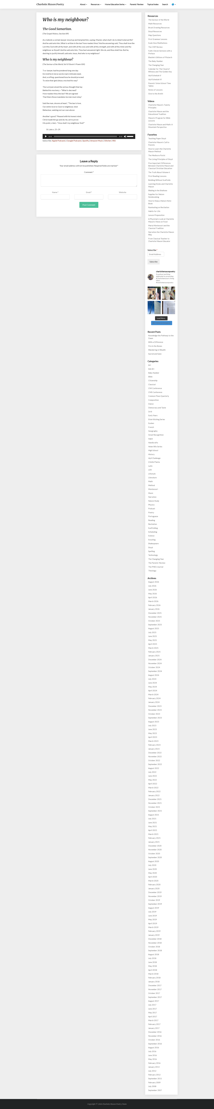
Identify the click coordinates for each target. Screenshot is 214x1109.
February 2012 (154, 1075)
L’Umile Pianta (154, 462)
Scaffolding (153, 528)
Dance (151, 404)
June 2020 (152, 869)
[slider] (130, 136)
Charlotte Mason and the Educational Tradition (158, 112)
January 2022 (154, 795)
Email (89, 192)
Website (122, 192)
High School (153, 450)
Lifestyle (152, 474)
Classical (152, 384)
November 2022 (155, 756)
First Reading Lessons (157, 176)
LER (150, 470)
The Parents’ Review (156, 563)
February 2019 (154, 931)
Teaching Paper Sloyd (157, 138)
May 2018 (152, 966)
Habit (150, 439)
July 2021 (152, 818)
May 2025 (152, 640)
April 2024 (152, 690)
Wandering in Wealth (157, 350)
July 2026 (152, 586)
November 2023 (155, 710)
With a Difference (155, 342)
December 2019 (154, 892)
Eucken (151, 423)
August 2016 (153, 1047)
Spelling (151, 551)
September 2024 (155, 671)
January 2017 (154, 1028)
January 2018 (154, 981)
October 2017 (154, 993)
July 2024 (152, 679)
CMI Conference (155, 388)
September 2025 (155, 624)
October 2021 (154, 807)
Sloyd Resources (155, 31)
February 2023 (154, 745)
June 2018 (152, 962)
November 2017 (155, 989)
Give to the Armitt (155, 93)
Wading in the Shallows (157, 190)
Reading (151, 520)
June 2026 (152, 590)
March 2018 (153, 974)
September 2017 (155, 997)
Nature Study (153, 501)
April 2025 (152, 644)
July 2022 (152, 772)
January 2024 (154, 702)
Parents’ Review (136, 4)
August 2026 (153, 582)
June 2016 (152, 1055)
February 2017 (154, 1024)
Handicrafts (153, 442)
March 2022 (153, 787)
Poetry (151, 512)
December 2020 (154, 846)
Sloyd (150, 547)
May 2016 (152, 1059)
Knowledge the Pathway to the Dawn (161, 336)
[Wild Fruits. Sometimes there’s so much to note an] (168, 293)
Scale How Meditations (157, 43)
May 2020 (152, 873)
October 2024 (154, 667)
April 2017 (152, 1016)
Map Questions (154, 35)
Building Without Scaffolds (159, 180)
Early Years (153, 415)
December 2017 (154, 985)
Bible (150, 377)
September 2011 (155, 1078)
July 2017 (152, 1005)
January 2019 (154, 935)
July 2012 (152, 1071)
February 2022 (154, 791)
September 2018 (155, 950)
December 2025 (154, 613)
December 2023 (154, 706)
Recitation (152, 524)
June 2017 (152, 1009)
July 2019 (152, 912)
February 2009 (154, 1082)
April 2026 (152, 597)
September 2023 (155, 718)
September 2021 (155, 811)
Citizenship (152, 380)
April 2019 (152, 923)
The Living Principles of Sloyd (160, 159)
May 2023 (152, 733)
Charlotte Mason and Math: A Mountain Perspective (160, 125)
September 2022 (155, 764)
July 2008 (152, 1086)
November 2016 (155, 1036)
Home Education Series (115, 4)
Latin (150, 466)
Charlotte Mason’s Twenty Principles (159, 106)
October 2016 (154, 1040)
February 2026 (154, 605)
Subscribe (152, 250)
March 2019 (153, 927)
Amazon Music (96, 140)
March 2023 (153, 741)
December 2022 (154, 753)
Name (55, 192)
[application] (89, 136)
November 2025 (155, 617)
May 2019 (152, 919)
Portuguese (153, 516)
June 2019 (152, 916)
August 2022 (153, 768)
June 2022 (152, 776)
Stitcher (107, 140)
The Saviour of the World (158, 20)
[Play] (46, 136)
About (83, 4)
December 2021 (154, 799)
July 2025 (152, 632)
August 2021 (153, 815)
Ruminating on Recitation (158, 207)
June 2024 (152, 683)
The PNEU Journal (155, 567)
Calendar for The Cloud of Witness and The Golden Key (160, 70)
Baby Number (153, 373)
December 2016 (154, 1032)
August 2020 (153, 861)
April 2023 (152, 737)
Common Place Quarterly (158, 396)
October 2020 (154, 853)
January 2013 (154, 1067)
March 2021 (153, 834)
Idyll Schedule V (154, 75)
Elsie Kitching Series (156, 419)
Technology (153, 555)
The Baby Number (155, 61)
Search (165, 4)
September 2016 (155, 1044)
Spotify (86, 140)
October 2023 (154, 714)
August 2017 (153, 1001)
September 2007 (155, 1090)
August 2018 (153, 954)
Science (151, 536)
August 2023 (153, 722)
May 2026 (152, 593)
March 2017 (153, 1020)
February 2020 (154, 884)
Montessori (153, 489)
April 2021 (152, 830)
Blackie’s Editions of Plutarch (160, 57)
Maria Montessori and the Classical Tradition (159, 226)
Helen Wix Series (155, 446)
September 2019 (155, 904)
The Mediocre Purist (156, 155)
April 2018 (152, 970)
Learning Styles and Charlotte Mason (160, 185)
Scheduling (152, 532)
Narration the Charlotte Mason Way (161, 233)
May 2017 (152, 1012)
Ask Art (151, 369)
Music (150, 493)
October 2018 (154, 947)
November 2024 (155, 663)
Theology (152, 571)
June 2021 (152, 822)
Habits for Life (154, 211)
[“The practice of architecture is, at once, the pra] (154, 307)
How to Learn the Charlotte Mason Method (159, 150)
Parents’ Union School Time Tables (159, 84)
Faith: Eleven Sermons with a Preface (160, 52)
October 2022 (154, 760)
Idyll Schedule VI (155, 79)
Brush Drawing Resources (159, 27)
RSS (114, 140)
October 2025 (154, 621)
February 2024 (154, 698)
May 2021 (152, 826)
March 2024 (153, 694)
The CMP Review (155, 47)
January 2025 (154, 655)
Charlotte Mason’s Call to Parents (158, 143)
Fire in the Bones (155, 346)
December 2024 (154, 659)
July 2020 (152, 865)
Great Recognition (156, 435)
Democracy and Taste (157, 408)
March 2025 (153, 648)
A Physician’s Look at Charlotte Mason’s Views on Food (161, 220)
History (151, 454)
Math (150, 481)
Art (149, 365)
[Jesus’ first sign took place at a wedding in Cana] (154, 293)
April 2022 (152, 784)
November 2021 (155, 803)
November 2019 (155, 896)
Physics (151, 505)
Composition (153, 400)
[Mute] (125, 136)
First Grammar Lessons (157, 39)
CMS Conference (155, 392)
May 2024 (152, 687)
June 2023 (152, 729)
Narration (152, 497)
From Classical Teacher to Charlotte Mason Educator (159, 239)
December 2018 (154, 939)
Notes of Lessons (155, 90)
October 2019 (154, 900)
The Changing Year (156, 65)
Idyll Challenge (154, 458)
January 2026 (154, 609)
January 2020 (154, 888)
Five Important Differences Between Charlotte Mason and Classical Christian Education (160, 166)
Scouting (152, 540)
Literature (152, 477)
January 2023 (154, 749)
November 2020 (155, 849)
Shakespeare (153, 543)
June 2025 (152, 636)
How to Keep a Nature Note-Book (160, 202)
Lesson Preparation (156, 215)
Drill (150, 411)
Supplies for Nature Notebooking (156, 195)
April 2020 (152, 877)
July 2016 (152, 1051)
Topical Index (153, 4)
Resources (95, 4)
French (151, 427)
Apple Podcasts (58, 140)
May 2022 (152, 780)
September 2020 (155, 857)
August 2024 (153, 675)
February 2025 (154, 652)
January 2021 (154, 842)
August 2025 (153, 628)
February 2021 (154, 838)
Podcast (151, 508)
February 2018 (154, 978)
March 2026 (153, 601)
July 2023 (152, 725)
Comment (89, 172)
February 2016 (154, 1063)
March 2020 (153, 881)
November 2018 (155, 943)
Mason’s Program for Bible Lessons (159, 119)
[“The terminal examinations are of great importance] (168, 307)
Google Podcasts (74, 140)
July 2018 (152, 958)
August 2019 (153, 908)
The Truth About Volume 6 (159, 172)
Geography (153, 431)
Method (151, 485)
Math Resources (155, 23)
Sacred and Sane (154, 354)
